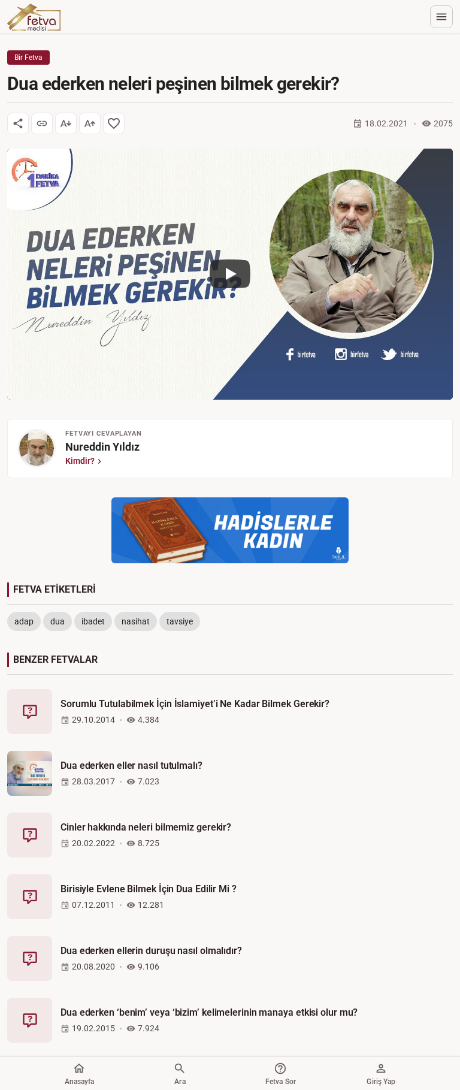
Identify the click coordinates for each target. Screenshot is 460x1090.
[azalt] (66, 123)
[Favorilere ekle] (114, 123)
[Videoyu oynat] (230, 274)
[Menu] (441, 16)
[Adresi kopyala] (42, 123)
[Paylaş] (18, 123)
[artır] (90, 123)
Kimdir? (80, 461)
